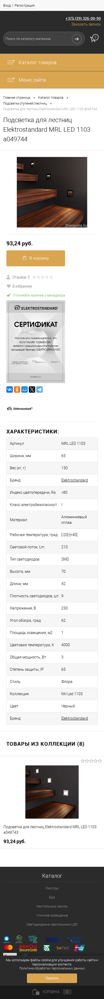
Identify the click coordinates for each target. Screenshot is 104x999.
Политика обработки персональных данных (52, 968)
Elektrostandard (74, 480)
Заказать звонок (86, 24)
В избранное (22, 286)
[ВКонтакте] (9, 389)
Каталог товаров (37, 62)
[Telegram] (39, 389)
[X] (32, 389)
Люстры (52, 888)
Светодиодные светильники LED (52, 924)
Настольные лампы (52, 906)
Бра (52, 897)
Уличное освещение (52, 915)
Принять (52, 978)
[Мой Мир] (24, 389)
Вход (7, 5)
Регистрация (25, 5)
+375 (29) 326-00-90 (83, 18)
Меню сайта (32, 80)
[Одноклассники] (17, 389)
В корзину (39, 258)
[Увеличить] (52, 192)
